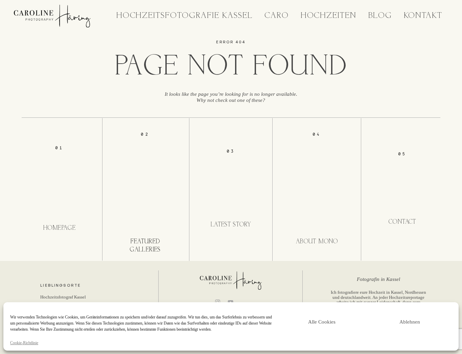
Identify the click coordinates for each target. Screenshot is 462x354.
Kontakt (423, 16)
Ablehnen (409, 322)
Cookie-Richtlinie (24, 343)
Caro (276, 16)
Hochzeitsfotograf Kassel (63, 297)
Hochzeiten (328, 16)
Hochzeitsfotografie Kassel (184, 16)
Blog (380, 16)
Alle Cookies (322, 322)
